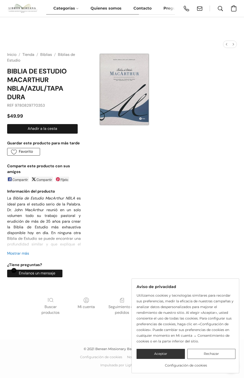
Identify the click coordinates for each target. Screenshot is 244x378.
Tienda (28, 54)
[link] (186, 363)
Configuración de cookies (101, 357)
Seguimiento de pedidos (122, 309)
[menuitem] (226, 44)
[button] (22, 8)
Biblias (46, 54)
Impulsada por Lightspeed (122, 365)
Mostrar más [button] (18, 253)
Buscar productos (50, 309)
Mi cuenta (86, 306)
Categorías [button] (64, 8)
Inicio (11, 54)
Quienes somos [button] (106, 8)
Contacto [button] (142, 8)
